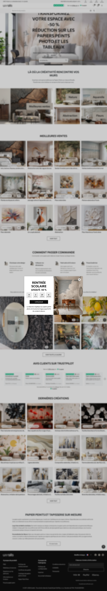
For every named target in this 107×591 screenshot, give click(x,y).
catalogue (39, 302)
